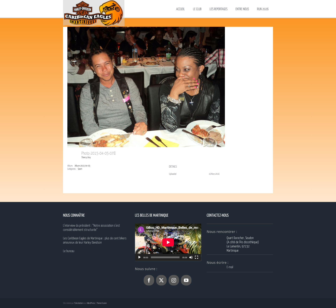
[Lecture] (139, 257)
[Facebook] (149, 280)
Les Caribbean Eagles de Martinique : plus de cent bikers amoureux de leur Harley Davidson (95, 240)
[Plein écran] (196, 257)
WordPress (91, 303)
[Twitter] (161, 280)
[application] (168, 242)
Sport (80, 169)
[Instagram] (174, 280)
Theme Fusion (102, 303)
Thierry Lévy (86, 157)
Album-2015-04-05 (82, 166)
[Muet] (191, 257)
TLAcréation (78, 303)
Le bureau (68, 251)
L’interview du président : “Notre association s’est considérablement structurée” (91, 227)
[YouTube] (186, 280)
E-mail (230, 267)
